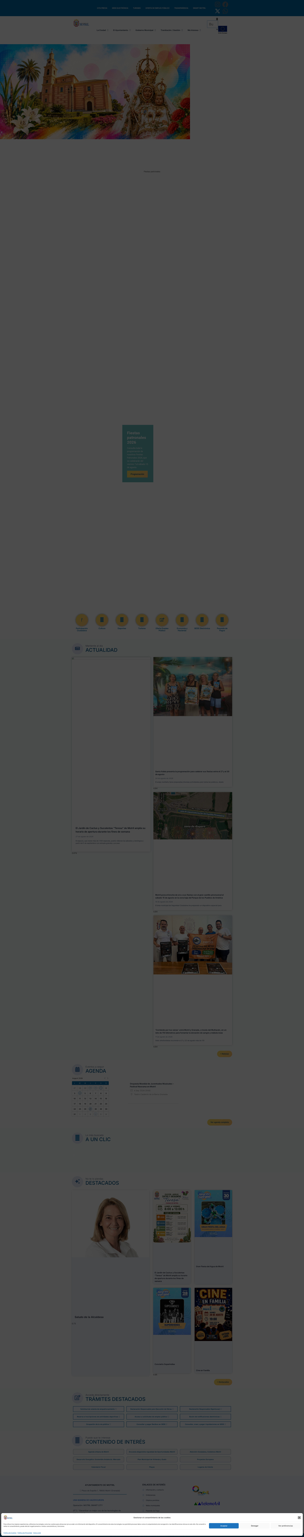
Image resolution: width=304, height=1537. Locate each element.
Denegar (254, 1526)
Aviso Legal (37, 1533)
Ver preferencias (285, 1526)
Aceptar (223, 1526)
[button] (299, 1517)
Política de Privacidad (25, 1533)
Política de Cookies (10, 1533)
